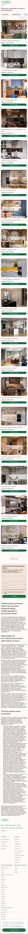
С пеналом (17, 849)
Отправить (14, 596)
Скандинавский (16, 14)
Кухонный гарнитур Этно (8, 249)
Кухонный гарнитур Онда (9, 70)
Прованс (3, 844)
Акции (18, 825)
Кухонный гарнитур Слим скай (10, 279)
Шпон (2, 870)
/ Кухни (6, 4)
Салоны (3, 830)
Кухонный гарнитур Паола (9, 161)
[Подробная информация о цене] (13, 42)
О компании (19, 828)
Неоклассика (4, 846)
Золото (3, 905)
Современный (4, 842)
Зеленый (3, 901)
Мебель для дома (10, 825)
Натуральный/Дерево (6, 908)
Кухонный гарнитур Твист (9, 368)
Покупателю (4, 828)
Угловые (17, 842)
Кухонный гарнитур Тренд (9, 100)
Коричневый (4, 887)
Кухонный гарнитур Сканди (9, 338)
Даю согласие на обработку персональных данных (13, 592)
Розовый (3, 894)
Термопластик (5, 868)
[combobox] (5, 18)
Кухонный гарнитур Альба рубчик (11, 397)
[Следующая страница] (20, 556)
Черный (3, 889)
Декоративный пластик (7, 875)
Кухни (2, 825)
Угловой (17, 862)
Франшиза (12, 828)
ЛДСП (16, 870)
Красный (3, 903)
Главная (3, 4)
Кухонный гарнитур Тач (8, 190)
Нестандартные (19, 851)
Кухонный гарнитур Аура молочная (11, 427)
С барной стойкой (19, 855)
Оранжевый (4, 910)
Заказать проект (14, 45)
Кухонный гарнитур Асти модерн (11, 457)
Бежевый (3, 885)
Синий (2, 898)
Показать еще (14, 559)
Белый (2, 882)
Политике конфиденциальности (17, 926)
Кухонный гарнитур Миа (8, 486)
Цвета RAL (4, 912)
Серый (2, 892)
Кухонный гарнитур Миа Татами (11, 220)
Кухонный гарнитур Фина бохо (10, 40)
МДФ (16, 868)
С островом (18, 846)
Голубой (3, 896)
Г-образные (17, 853)
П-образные (18, 844)
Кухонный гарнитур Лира (9, 309)
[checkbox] (2, 589)
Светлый (3, 914)
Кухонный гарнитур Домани (9, 545)
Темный (3, 917)
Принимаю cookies (14, 930)
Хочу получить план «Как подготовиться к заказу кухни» (15, 589)
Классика (3, 849)
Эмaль (2, 872)
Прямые (17, 839)
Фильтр (22, 18)
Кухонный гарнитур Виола (9, 516)
